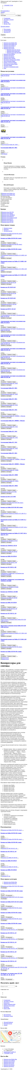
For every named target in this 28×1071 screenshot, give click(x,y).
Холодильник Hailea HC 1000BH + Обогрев (13, 464)
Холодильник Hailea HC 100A (9, 453)
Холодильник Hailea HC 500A (9, 147)
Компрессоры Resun (9, 57)
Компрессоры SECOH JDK (14, 52)
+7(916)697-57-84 (8, 1053)
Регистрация (7, 29)
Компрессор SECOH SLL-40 (8, 613)
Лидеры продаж (8, 231)
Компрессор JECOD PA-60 (8, 287)
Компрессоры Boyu (9, 55)
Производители (8, 1023)
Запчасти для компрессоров (11, 66)
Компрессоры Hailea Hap (10, 43)
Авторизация (7, 30)
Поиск (19, 15)
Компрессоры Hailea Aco (10, 44)
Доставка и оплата (9, 19)
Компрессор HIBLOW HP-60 (9, 556)
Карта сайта (7, 1008)
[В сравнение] (6, 86)
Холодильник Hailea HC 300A (9, 399)
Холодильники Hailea (9, 61)
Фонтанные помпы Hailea (10, 64)
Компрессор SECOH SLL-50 (8, 961)
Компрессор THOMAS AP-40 (9, 545)
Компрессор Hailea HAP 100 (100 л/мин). (12, 507)
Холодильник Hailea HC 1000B (9, 475)
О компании (7, 18)
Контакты (6, 22)
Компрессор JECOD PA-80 (8, 298)
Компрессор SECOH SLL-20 (8, 933)
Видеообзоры (7, 1014)
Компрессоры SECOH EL (13, 50)
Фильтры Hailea (8, 65)
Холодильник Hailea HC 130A (9, 442)
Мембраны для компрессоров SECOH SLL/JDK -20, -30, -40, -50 (11, 974)
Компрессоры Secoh (9, 48)
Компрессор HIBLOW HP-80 (9, 602)
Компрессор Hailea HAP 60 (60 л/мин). (11, 238)
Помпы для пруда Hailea (10, 62)
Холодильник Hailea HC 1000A (9, 485)
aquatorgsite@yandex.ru (10, 1052)
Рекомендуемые (8, 228)
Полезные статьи (8, 1016)
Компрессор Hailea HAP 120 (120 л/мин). (12, 901)
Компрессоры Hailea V (10, 45)
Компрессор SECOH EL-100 (8, 567)
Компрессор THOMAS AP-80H (9, 591)
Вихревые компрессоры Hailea (12, 59)
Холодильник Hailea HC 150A (9, 431)
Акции (5, 1025)
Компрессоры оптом (9, 1005)
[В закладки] (1, 77)
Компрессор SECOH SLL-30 (8, 942)
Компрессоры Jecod (9, 47)
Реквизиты (6, 1003)
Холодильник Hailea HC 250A (9, 409)
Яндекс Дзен (7, 23)
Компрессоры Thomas (9, 58)
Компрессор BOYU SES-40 (8, 309)
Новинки (6, 229)
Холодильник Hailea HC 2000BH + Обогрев (13, 420)
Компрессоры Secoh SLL (13, 51)
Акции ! (3, 12)
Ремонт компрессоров (9, 1004)
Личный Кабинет (8, 1022)
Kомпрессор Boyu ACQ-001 (8, 496)
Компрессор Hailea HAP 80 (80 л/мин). (11, 249)
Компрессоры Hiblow (9, 54)
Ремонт (6, 21)
